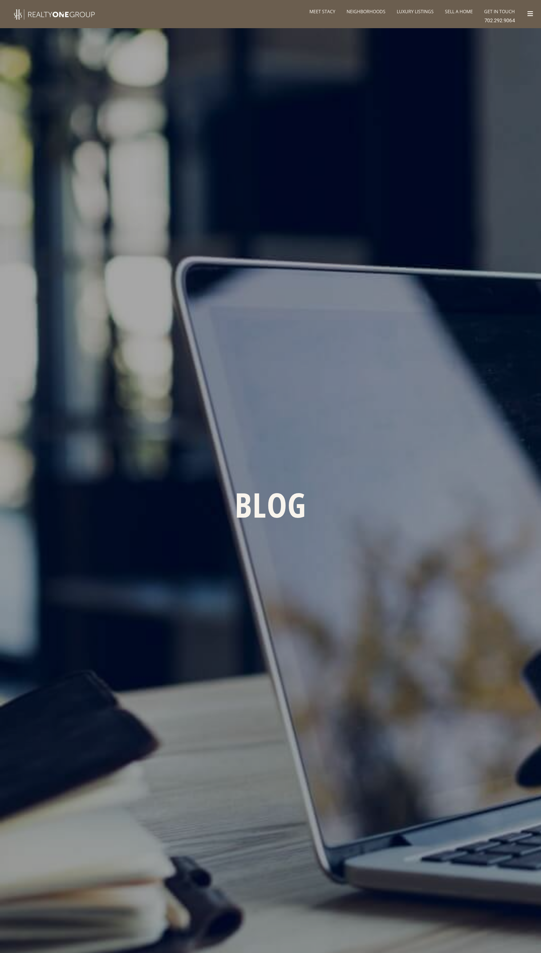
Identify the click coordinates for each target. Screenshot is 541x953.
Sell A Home (459, 11)
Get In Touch (499, 11)
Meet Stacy (322, 11)
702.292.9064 (499, 20)
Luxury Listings (415, 11)
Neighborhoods (366, 11)
